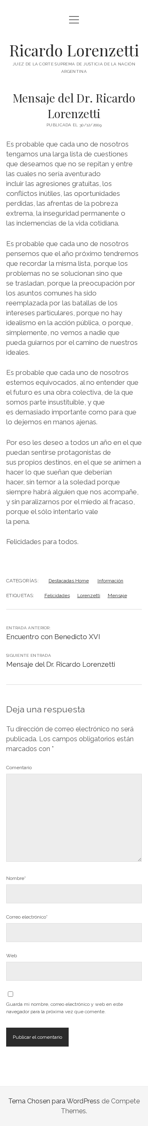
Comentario (19, 767)
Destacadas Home (69, 581)
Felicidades (57, 595)
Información (110, 581)
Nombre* (16, 878)
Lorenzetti (88, 595)
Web (11, 955)
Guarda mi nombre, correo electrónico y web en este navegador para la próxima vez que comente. (64, 1007)
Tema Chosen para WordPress (54, 1101)
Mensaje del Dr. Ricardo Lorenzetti (60, 664)
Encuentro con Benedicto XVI (53, 637)
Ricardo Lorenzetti (74, 50)
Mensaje (117, 595)
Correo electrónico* (27, 917)
